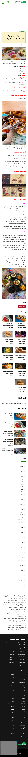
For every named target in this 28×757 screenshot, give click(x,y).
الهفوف (22, 532)
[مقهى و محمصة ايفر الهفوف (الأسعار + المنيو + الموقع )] (20, 441)
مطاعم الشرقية (22, 657)
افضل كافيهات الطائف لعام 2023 (20, 622)
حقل (22, 558)
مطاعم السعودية (21, 654)
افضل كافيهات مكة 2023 (22, 616)
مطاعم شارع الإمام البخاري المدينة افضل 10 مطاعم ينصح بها (14, 604)
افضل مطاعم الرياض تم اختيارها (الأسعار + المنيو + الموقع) (15, 595)
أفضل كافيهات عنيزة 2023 (21, 624)
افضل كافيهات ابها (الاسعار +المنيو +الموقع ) (18, 620)
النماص (21, 530)
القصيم (21, 509)
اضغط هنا (21, 84)
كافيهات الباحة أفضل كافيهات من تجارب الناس (17, 629)
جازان (22, 547)
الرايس (22, 494)
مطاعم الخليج (22, 662)
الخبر (22, 482)
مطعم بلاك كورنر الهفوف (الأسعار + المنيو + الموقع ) (22, 341)
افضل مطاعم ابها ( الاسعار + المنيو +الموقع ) (18, 608)
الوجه (22, 535)
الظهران (21, 504)
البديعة (22, 474)
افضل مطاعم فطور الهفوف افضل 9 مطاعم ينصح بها (8, 325)
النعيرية (21, 527)
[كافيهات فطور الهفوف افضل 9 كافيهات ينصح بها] (20, 433)
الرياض (22, 497)
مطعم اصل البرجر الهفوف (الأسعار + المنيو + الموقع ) (21, 373)
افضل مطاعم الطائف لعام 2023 (20, 611)
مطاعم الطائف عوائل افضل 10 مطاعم (19, 609)
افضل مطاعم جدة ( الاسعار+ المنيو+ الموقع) (18, 599)
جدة (22, 550)
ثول (22, 545)
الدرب (22, 489)
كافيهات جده (11, 662)
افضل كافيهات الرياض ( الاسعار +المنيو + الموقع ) (17, 613)
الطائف (22, 502)
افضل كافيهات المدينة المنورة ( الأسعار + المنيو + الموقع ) (15, 618)
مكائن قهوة (21, 578)
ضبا (22, 573)
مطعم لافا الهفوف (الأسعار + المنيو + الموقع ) (9, 341)
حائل (22, 553)
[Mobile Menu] (3, 3)
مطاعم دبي (12, 657)
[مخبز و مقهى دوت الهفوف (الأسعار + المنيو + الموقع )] (20, 451)
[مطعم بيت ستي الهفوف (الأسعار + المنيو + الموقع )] (14, 53)
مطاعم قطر (22, 665)
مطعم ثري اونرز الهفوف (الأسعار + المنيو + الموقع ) (22, 389)
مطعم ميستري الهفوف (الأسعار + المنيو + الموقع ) (8, 357)
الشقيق (22, 499)
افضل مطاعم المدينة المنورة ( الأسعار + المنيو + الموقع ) (15, 602)
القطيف (21, 512)
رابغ (22, 568)
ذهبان (22, 563)
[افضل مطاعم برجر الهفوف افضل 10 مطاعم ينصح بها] (20, 416)
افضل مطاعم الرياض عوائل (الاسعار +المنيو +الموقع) (16, 597)
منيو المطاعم (22, 652)
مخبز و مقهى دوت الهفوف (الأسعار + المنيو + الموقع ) (7, 450)
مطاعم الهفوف (22, 306)
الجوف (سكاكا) (20, 479)
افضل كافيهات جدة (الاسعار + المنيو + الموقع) (17, 615)
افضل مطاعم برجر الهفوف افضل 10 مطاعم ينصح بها (21, 325)
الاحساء (21, 469)
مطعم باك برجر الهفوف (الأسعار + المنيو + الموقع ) (20, 357)
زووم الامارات (11, 660)
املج (22, 537)
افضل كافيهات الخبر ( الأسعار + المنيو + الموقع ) (17, 627)
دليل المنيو (12, 652)
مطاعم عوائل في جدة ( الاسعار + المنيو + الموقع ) (17, 600)
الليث (22, 517)
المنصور (21, 525)
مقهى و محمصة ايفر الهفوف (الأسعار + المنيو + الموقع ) (7, 441)
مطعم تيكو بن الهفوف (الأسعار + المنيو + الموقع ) (8, 373)
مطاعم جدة (22, 660)
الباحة (22, 471)
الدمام (22, 492)
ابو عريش (21, 466)
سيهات (22, 570)
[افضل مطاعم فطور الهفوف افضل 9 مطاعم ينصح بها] (20, 424)
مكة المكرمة (21, 580)
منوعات (21, 583)
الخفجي (21, 487)
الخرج (22, 484)
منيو (22, 585)
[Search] (8, 2)
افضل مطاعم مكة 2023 (22, 606)
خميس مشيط (20, 560)
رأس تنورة (21, 565)
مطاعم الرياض (11, 654)
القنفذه (21, 515)
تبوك (22, 542)
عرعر (22, 575)
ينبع (22, 588)
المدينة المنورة (20, 522)
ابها (22, 464)
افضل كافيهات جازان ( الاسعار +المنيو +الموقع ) (17, 625)
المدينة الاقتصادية (19, 520)
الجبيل (22, 477)
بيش (22, 540)
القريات (21, 507)
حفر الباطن (21, 555)
